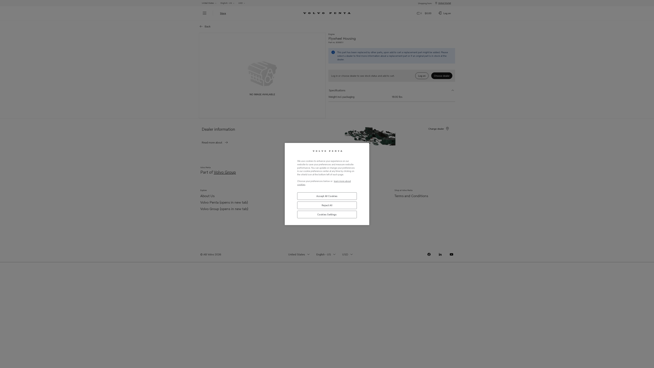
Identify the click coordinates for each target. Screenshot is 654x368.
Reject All (327, 205)
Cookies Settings (327, 214)
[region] (327, 184)
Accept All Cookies (327, 196)
